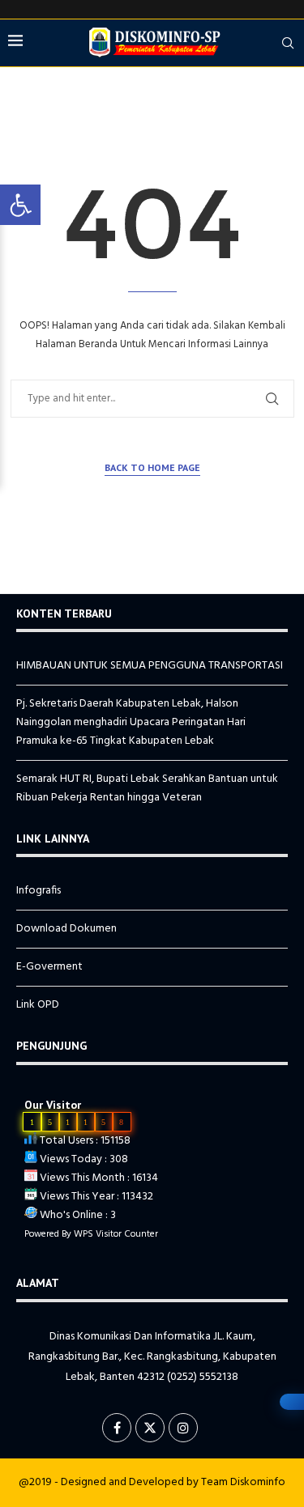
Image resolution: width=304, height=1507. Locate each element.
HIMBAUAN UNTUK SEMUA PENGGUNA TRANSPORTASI (149, 665)
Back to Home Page (152, 467)
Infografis (38, 890)
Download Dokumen (66, 928)
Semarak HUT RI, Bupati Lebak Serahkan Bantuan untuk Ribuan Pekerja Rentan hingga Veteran (147, 788)
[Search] (288, 42)
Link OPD (37, 1004)
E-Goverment (49, 966)
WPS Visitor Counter (116, 1234)
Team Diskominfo (243, 1482)
